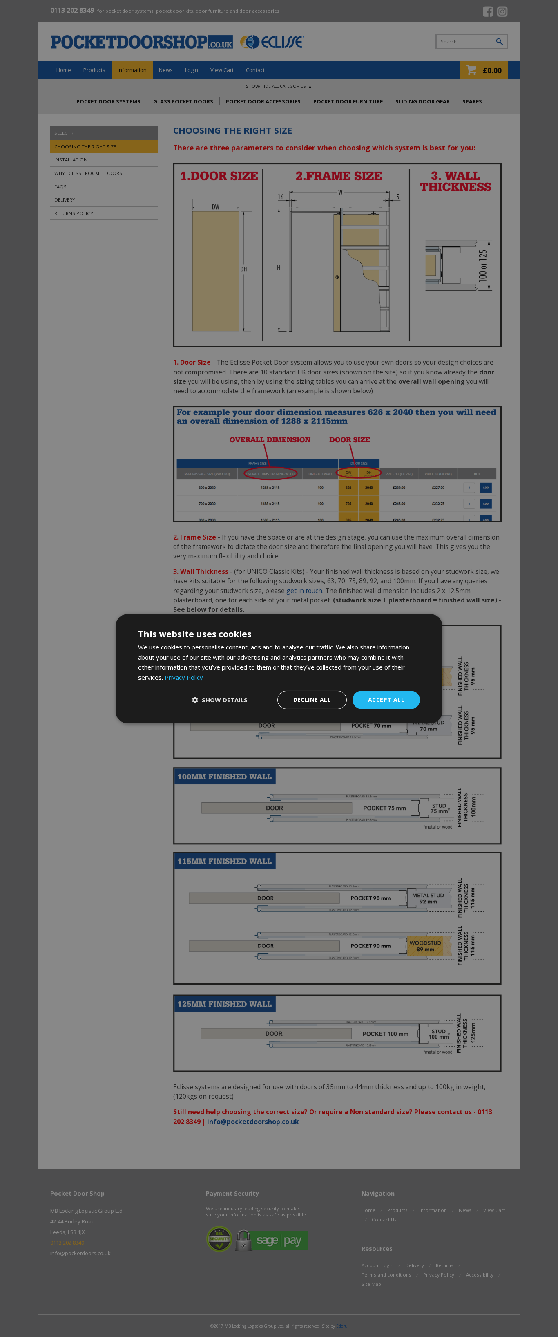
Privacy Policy (184, 677)
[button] (220, 699)
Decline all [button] (312, 699)
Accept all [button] (386, 699)
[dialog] (279, 668)
